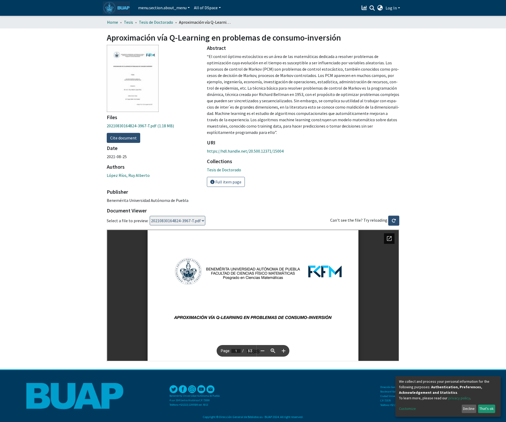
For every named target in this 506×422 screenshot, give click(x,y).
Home (112, 22)
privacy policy (459, 398)
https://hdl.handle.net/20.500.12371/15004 (245, 151)
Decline (469, 408)
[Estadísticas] (365, 8)
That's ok (486, 408)
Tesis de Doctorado (156, 22)
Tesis (128, 22)
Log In (391, 8)
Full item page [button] (228, 182)
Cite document (123, 137)
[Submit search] (372, 8)
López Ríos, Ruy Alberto (128, 175)
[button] (380, 8)
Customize (407, 408)
